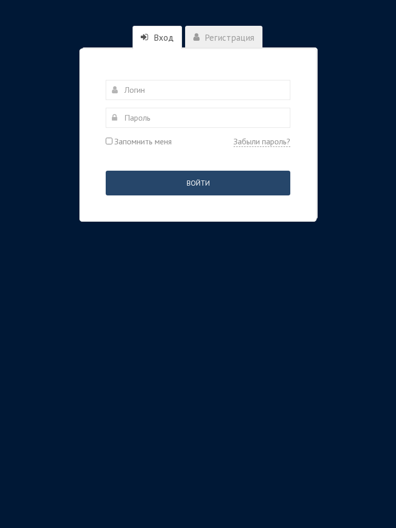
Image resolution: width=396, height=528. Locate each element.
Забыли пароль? (262, 141)
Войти (198, 183)
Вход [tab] (162, 37)
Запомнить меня (142, 141)
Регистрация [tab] (228, 37)
